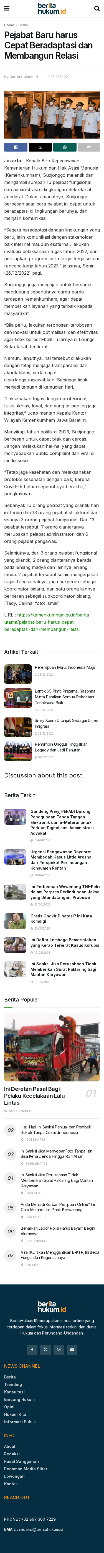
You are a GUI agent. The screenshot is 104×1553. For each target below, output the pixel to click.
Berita (23, 25)
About (10, 1446)
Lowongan (14, 1476)
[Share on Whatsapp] (65, 147)
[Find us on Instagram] (59, 1350)
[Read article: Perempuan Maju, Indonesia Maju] (18, 674)
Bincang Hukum (19, 1399)
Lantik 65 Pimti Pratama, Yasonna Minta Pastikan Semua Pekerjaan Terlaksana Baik (65, 696)
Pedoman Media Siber (25, 1468)
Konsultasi (14, 1392)
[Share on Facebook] (15, 147)
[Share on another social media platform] (89, 147)
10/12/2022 (45, 757)
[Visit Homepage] (52, 8)
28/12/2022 (58, 76)
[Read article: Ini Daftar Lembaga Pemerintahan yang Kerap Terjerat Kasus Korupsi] (15, 945)
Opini (9, 1406)
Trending (13, 1384)
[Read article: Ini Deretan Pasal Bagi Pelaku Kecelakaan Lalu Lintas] (52, 1047)
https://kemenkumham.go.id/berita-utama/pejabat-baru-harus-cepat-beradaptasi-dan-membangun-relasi (47, 622)
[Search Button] (97, 8)
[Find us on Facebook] (32, 1350)
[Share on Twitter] (40, 147)
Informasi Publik (20, 1421)
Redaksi (12, 1453)
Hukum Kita (15, 1414)
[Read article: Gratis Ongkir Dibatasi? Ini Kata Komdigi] (15, 921)
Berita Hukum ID (23, 76)
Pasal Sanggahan (21, 1461)
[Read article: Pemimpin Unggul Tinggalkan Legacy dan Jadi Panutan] (18, 751)
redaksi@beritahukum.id (41, 1529)
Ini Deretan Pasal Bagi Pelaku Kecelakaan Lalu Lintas (34, 1096)
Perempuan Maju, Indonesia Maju (65, 667)
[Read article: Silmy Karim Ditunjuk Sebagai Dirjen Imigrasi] (18, 727)
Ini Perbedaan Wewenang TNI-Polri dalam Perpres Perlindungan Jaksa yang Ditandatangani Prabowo (65, 892)
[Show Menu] (6, 8)
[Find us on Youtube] (72, 1350)
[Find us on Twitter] (45, 1350)
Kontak (11, 1483)
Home (9, 25)
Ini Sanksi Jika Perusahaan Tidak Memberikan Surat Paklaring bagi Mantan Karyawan (63, 969)
